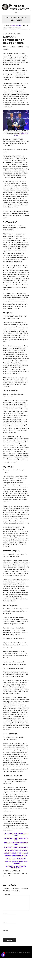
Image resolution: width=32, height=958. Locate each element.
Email (5, 922)
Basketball (7, 873)
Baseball (16, 871)
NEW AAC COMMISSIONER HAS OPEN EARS (16, 843)
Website (5, 931)
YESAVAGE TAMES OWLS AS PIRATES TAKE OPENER (16, 862)
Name (5, 914)
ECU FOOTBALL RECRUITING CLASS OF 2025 (16, 839)
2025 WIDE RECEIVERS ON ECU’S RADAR (16, 853)
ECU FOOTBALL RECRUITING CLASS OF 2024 (16, 834)
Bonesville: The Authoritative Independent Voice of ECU (16, 7)
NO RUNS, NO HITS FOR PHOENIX (16, 850)
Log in (20, 952)
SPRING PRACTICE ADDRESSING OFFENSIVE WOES (16, 867)
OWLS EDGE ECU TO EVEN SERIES (16, 859)
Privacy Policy (26, 952)
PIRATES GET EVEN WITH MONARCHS (16, 847)
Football (16, 873)
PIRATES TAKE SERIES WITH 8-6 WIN (16, 856)
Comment (6, 895)
